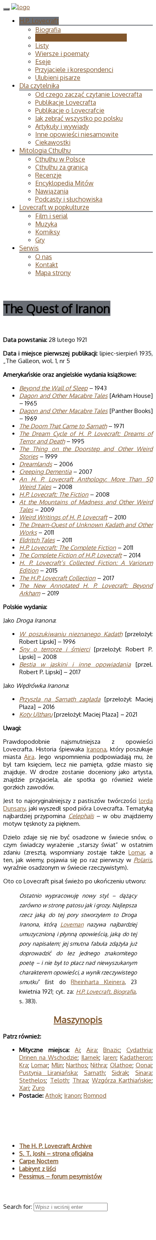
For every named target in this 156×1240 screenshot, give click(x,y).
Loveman (72, 924)
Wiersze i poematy (62, 54)
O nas (43, 257)
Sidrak (120, 1072)
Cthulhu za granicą (61, 167)
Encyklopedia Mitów (64, 183)
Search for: (18, 1206)
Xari (24, 1088)
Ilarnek (90, 1057)
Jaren (109, 1057)
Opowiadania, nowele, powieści (81, 38)
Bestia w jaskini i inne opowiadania (75, 664)
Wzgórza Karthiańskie (122, 1080)
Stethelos (32, 1080)
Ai (77, 1050)
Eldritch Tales (37, 540)
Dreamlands (35, 464)
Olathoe (121, 1065)
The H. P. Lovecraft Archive (55, 1146)
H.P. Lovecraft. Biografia (106, 991)
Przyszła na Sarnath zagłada (59, 699)
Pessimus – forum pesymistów (60, 1176)
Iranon (72, 1095)
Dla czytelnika (39, 86)
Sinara (143, 1072)
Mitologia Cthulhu (45, 150)
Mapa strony (53, 273)
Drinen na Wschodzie (48, 1057)
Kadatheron (136, 1057)
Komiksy (47, 232)
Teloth (59, 1080)
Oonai (144, 1065)
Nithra (98, 1065)
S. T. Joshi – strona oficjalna (56, 1153)
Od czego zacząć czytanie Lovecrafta (88, 94)
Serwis (29, 248)
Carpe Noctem (38, 1161)
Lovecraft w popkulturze (54, 207)
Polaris (143, 860)
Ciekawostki (52, 142)
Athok (53, 1095)
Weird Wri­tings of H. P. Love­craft (63, 517)
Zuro (38, 1088)
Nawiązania (51, 191)
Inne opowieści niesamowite (76, 134)
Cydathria (139, 1050)
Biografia (48, 30)
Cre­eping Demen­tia (45, 471)
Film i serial (51, 216)
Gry (40, 240)
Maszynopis (78, 1019)
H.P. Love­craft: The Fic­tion (53, 494)
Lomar (136, 852)
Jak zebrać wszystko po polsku (79, 118)
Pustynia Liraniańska (48, 1072)
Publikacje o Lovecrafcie (69, 110)
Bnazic (111, 1050)
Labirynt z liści (37, 1168)
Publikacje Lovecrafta (65, 102)
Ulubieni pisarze (57, 78)
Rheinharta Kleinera (97, 981)
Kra (23, 1065)
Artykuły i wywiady (62, 126)
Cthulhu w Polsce (60, 159)
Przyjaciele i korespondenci (74, 70)
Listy (42, 46)
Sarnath (94, 1072)
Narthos (76, 1065)
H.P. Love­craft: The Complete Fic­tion (67, 547)
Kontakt (46, 265)
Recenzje (48, 175)
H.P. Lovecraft (39, 21)
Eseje (43, 62)
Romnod (95, 1095)
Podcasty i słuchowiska (68, 199)
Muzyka (46, 224)
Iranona (96, 749)
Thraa (80, 1080)
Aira (29, 757)
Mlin (57, 1065)
